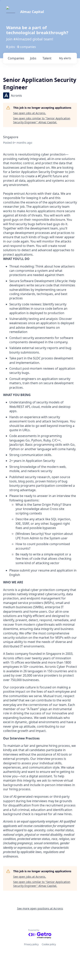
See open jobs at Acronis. (29, 113)
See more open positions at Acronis (40, 908)
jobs (33, 58)
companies (16, 58)
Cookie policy (49, 944)
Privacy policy (31, 944)
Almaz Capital (32, 11)
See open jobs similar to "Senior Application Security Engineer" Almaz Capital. (41, 120)
